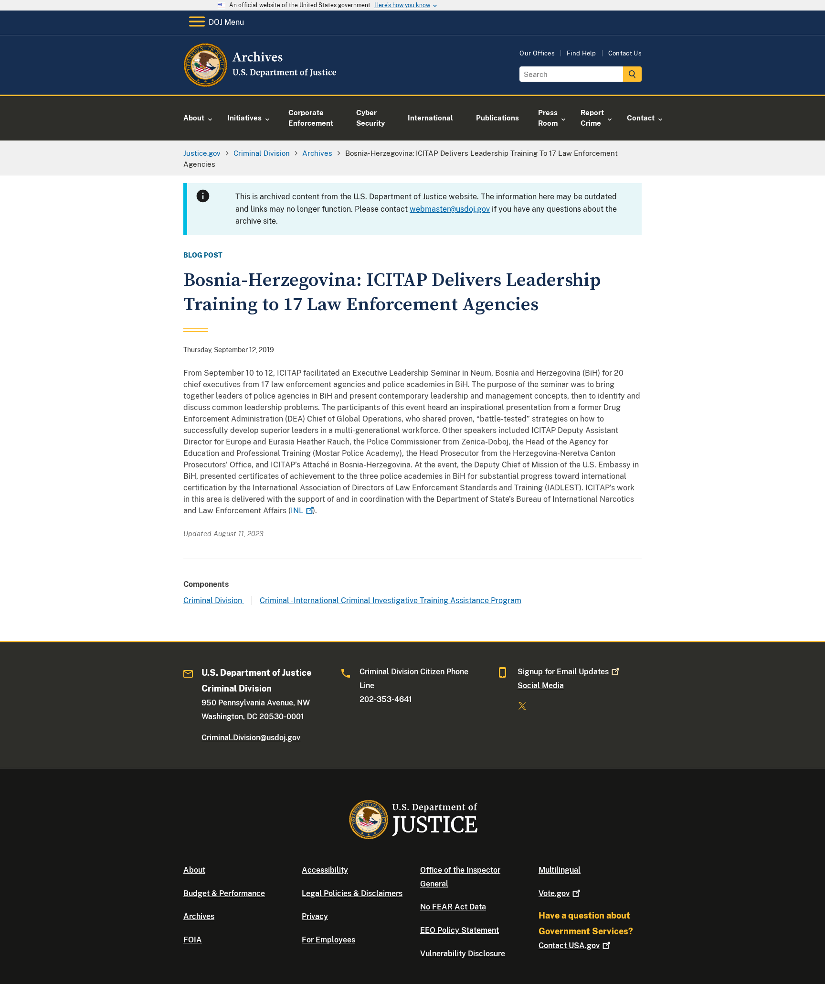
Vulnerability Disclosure (462, 953)
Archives (198, 916)
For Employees (328, 939)
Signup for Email (563, 671)
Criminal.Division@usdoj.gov (250, 737)
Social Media (541, 685)
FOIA (192, 939)
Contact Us (625, 53)
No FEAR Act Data (453, 906)
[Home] (260, 83)
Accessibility (325, 870)
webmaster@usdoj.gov (450, 209)
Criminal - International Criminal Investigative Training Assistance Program (390, 600)
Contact (569, 945)
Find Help (581, 53)
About (194, 870)
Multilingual (560, 870)
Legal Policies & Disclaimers (352, 893)
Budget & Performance (224, 893)
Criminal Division (213, 600)
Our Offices (537, 53)
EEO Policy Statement (459, 930)
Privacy (315, 916)
